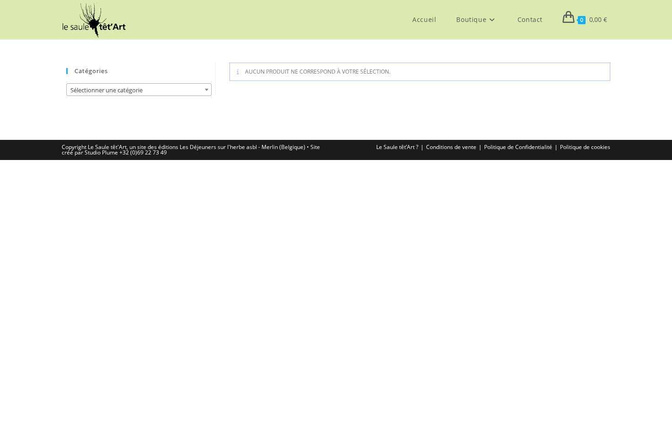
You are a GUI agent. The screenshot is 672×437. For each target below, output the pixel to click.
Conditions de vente (451, 147)
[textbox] (139, 90)
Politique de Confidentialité (518, 147)
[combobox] (139, 89)
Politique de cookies (585, 147)
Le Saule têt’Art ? (397, 147)
